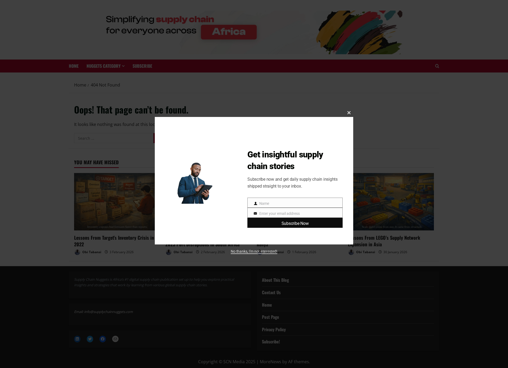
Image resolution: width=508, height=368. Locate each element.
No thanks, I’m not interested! (254, 251)
